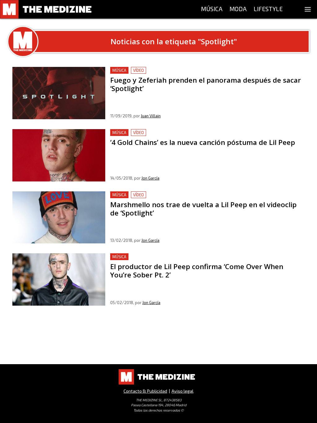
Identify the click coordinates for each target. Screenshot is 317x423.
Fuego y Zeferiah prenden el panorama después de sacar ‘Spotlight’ (186, 70)
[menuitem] (212, 9)
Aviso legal (182, 391)
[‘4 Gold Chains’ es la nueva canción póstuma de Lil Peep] (58, 155)
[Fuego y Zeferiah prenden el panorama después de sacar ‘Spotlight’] (58, 93)
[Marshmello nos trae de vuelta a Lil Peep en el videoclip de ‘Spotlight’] (58, 217)
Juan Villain (151, 115)
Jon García (150, 178)
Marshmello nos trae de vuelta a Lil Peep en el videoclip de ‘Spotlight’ (188, 195)
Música (119, 70)
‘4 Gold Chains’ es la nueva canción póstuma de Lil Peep (172, 133)
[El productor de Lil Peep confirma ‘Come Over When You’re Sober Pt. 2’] (58, 279)
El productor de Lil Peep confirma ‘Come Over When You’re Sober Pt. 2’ (189, 257)
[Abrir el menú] (307, 9)
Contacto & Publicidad (145, 391)
